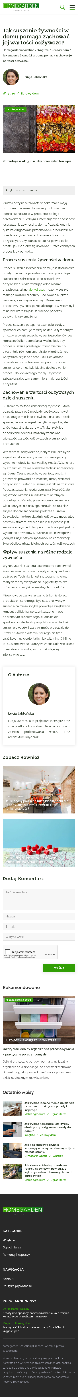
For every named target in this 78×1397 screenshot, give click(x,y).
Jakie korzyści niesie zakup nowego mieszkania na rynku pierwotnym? (31, 860)
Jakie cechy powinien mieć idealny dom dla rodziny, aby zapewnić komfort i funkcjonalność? (36, 804)
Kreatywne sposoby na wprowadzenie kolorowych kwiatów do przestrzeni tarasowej (36, 1314)
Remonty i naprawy (16, 1254)
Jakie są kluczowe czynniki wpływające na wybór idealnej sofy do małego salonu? (49, 1148)
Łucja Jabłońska (36, 77)
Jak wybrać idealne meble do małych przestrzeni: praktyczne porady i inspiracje (49, 1106)
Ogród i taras (12, 1247)
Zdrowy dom (30, 93)
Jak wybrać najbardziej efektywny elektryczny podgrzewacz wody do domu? (47, 1127)
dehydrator (36, 289)
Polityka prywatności (17, 1286)
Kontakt (8, 1279)
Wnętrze (9, 93)
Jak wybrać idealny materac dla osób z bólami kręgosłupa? (33, 1329)
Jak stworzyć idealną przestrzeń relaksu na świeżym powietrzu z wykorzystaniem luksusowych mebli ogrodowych (48, 1171)
